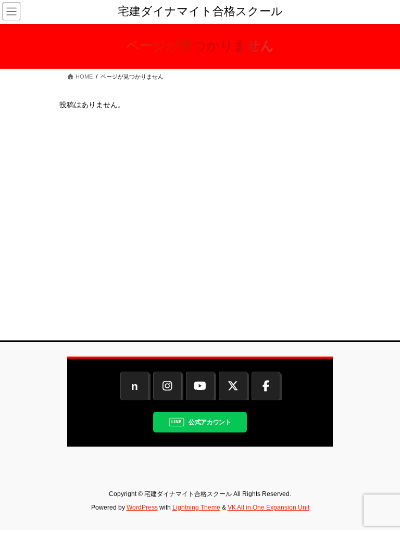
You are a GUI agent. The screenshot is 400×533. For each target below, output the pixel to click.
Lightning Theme (196, 507)
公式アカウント (210, 422)
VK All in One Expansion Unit (268, 507)
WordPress (142, 507)
